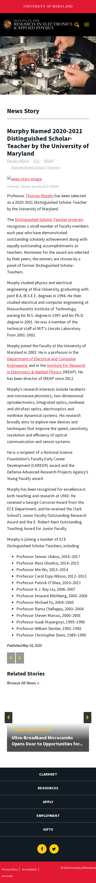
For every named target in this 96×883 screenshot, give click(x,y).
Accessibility (29, 869)
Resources (48, 788)
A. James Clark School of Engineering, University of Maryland (37, 17)
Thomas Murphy (39, 195)
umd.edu (7, 876)
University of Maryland (48, 6)
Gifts (48, 829)
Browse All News (21, 683)
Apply (48, 801)
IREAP (49, 160)
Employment (48, 815)
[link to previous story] (10, 658)
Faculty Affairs (18, 160)
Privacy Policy (10, 869)
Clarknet (48, 774)
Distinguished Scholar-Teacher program (49, 219)
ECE (36, 160)
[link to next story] (19, 658)
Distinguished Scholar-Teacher (35, 167)
